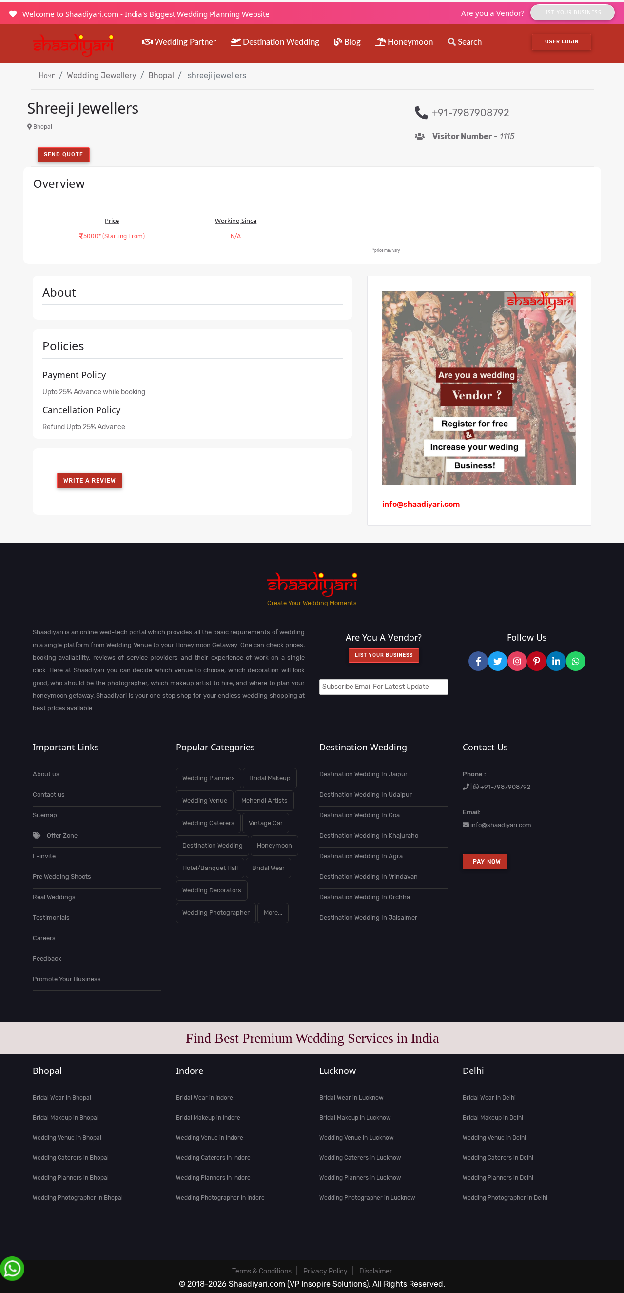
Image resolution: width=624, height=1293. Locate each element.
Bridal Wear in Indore (204, 1097)
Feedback (47, 958)
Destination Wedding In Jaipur (363, 774)
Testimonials (51, 917)
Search (469, 42)
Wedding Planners (208, 778)
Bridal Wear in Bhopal (62, 1097)
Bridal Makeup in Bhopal (65, 1117)
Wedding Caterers (208, 823)
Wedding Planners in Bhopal (71, 1177)
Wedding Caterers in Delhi (498, 1157)
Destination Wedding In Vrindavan (368, 876)
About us (46, 774)
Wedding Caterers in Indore (213, 1157)
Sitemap (45, 815)
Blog (351, 42)
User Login (562, 42)
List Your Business (572, 12)
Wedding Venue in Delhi (494, 1137)
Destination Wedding (280, 42)
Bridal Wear (268, 867)
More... (273, 912)
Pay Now (485, 861)
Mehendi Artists (264, 800)
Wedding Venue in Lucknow (356, 1137)
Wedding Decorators (211, 890)
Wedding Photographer (216, 912)
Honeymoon (409, 42)
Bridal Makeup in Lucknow (355, 1117)
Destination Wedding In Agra (361, 856)
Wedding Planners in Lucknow (360, 1177)
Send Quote (63, 154)
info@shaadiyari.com (500, 824)
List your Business (384, 655)
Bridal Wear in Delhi (489, 1097)
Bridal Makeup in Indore (208, 1117)
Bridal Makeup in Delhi (493, 1117)
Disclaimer (375, 1271)
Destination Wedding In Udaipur (365, 794)
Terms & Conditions (262, 1271)
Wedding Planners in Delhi (498, 1177)
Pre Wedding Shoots (62, 876)
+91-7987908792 (505, 786)
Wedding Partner (184, 42)
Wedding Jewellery (101, 75)
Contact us (49, 794)
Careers (44, 938)
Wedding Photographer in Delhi (505, 1197)
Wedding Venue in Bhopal (67, 1137)
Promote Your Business (67, 979)
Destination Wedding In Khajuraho (368, 835)
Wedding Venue (204, 800)
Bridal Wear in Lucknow (351, 1097)
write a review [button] (89, 480)
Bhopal (161, 75)
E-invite (44, 856)
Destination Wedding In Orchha (364, 897)
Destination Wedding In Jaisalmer (368, 917)
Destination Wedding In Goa (359, 815)
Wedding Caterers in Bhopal (71, 1157)
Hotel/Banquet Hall (210, 867)
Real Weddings (54, 897)
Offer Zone (61, 835)
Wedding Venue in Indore (209, 1137)
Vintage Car (266, 823)
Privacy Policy (325, 1271)
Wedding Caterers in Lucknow (360, 1157)
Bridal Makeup (270, 778)
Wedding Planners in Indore (213, 1177)
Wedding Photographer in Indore (220, 1197)
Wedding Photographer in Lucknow (367, 1197)
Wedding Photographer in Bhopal (78, 1197)
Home (47, 75)
